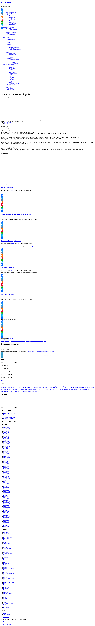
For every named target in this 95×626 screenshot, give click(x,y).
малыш (79, 389)
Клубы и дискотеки (13, 73)
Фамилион (6, 2)
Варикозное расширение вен (10, 413)
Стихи (7, 52)
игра (76, 389)
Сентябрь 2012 (6, 478)
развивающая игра (14, 391)
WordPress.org (6, 617)
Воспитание (9, 13)
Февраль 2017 (6, 452)
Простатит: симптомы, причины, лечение (13, 416)
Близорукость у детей (8, 418)
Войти (4, 613)
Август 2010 (6, 508)
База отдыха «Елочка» (8, 294)
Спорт (7, 35)
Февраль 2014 (6, 467)
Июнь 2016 (6, 460)
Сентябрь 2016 (6, 457)
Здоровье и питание (11, 32)
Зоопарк (58, 387)
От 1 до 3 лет (12, 18)
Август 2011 (6, 493)
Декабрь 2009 (6, 518)
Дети (7, 14)
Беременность (13, 387)
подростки (87, 389)
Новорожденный (91, 387)
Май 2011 (5, 497)
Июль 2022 (6, 430)
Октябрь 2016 (6, 456)
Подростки (11, 22)
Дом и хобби (6, 37)
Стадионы (11, 79)
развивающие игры (24, 391)
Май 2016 (5, 461)
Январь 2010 (6, 517)
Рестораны (11, 77)
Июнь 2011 (6, 496)
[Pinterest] (47, 204)
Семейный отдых (10, 65)
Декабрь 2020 (6, 432)
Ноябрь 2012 (6, 476)
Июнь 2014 (6, 466)
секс (36, 391)
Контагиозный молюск (8, 414)
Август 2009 (6, 523)
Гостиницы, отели (10, 84)
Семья (4, 10)
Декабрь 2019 (6, 437)
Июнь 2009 (6, 526)
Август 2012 (6, 480)
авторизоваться (25, 346)
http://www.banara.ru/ (8, 122)
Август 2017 (6, 447)
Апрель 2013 (6, 471)
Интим (7, 33)
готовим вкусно (72, 389)
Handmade (5, 532)
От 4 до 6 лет (12, 19)
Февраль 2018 (6, 442)
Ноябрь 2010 (6, 505)
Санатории (8, 87)
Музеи (10, 74)
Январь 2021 (6, 431)
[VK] (47, 200)
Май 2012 (5, 482)
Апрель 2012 (6, 483)
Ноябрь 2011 (6, 490)
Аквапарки (11, 67)
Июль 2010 (6, 510)
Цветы (7, 43)
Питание (20, 389)
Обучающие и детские (14, 59)
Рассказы (11, 57)
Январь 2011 (6, 502)
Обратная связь (7, 624)
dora (11, 270)
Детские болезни (13, 30)
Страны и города (10, 89)
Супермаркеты (12, 81)
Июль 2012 (6, 481)
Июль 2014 (6, 465)
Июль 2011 (5, 495)
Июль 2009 (6, 525)
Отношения (9, 25)
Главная (5, 621)
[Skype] (47, 209)
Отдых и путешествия (8, 64)
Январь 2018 (6, 443)
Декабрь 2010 (6, 503)
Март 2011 (5, 500)
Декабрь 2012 (6, 475)
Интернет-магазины (11, 50)
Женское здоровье (13, 29)
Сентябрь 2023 (6, 427)
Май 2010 (5, 512)
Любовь (83, 387)
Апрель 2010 (6, 513)
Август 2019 (6, 440)
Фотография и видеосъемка (15, 49)
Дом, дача (8, 38)
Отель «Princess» (4, 339)
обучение (83, 389)
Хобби (7, 45)
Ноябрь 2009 (6, 520)
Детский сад (12, 24)
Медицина (8, 28)
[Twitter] (47, 198)
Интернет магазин (70, 387)
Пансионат (15, 389)
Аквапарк (3, 387)
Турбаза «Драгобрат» (7, 187)
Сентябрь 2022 (6, 428)
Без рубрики (6, 536)
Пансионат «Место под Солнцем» (11, 241)
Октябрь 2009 (6, 521)
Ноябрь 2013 (6, 468)
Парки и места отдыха (14, 76)
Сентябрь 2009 (6, 522)
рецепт (31, 391)
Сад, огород (9, 40)
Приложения (9, 58)
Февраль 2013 (6, 472)
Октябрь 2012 (6, 477)
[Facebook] (47, 195)
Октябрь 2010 (6, 506)
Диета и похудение (10, 34)
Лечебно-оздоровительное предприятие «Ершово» (16, 214)
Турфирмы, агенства (14, 83)
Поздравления (12, 54)
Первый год (12, 17)
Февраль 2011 (6, 501)
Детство (11, 15)
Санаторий (40, 389)
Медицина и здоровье (8, 27)
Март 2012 (5, 485)
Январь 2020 (6, 436)
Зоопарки (11, 69)
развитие (28, 391)
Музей (86, 387)
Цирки (10, 82)
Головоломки (15, 63)
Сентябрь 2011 (6, 492)
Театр (63, 389)
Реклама (5, 623)
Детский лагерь (36, 387)
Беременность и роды (11, 12)
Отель (5, 389)
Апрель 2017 (6, 450)
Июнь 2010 (6, 511)
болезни (66, 389)
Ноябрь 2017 (6, 445)
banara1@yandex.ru (8, 123)
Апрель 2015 (6, 463)
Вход (4, 91)
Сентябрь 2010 (6, 507)
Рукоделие (11, 48)
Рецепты (34, 389)
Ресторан (31, 389)
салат (34, 391)
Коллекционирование (14, 47)
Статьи (7, 55)
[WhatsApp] (47, 207)
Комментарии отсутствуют (16, 97)
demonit (2, 97)
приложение (5, 391)
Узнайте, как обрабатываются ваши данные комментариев (40, 351)
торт (38, 391)
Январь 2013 (6, 473)
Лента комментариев (8, 615)
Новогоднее (12, 53)
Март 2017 (5, 451)
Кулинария (8, 42)
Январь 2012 (6, 487)
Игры (10, 60)
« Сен (2, 380)
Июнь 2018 (6, 441)
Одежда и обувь (12, 23)
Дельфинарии (12, 68)
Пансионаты (9, 86)
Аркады (13, 62)
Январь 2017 (6, 453)
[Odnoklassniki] (47, 202)
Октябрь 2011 (6, 491)
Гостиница (26, 387)
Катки (10, 71)
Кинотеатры (12, 72)
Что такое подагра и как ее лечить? (11, 417)
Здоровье (52, 387)
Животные (8, 44)
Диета (40, 387)
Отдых (2, 389)
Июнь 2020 (6, 433)
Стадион (49, 389)
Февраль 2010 (6, 516)
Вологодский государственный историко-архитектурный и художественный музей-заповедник (23, 341)
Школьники (12, 20)
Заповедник (46, 387)
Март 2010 (5, 515)
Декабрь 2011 (6, 488)
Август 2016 (6, 458)
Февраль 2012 (6, 486)
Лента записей (6, 614)
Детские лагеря (9, 88)
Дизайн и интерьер (10, 39)
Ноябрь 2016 (6, 455)
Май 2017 (5, 448)
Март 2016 (5, 462)
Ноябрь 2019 (6, 438)
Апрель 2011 (6, 498)
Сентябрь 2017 (6, 446)
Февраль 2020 (6, 435)
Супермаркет (59, 389)
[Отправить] (47, 211)
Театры (10, 78)
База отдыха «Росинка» (8, 267)
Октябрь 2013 (6, 470)
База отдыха (7, 387)
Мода (4, 569)
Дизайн (43, 387)
